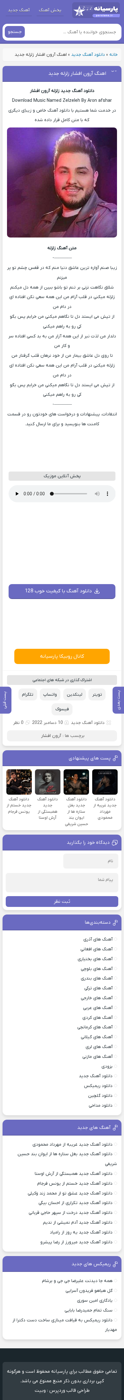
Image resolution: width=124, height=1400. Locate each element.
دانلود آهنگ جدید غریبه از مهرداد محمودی (72, 1145)
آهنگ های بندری (97, 978)
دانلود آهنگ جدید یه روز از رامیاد (81, 1232)
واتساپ (50, 695)
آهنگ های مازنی (97, 1057)
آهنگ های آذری (98, 939)
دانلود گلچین (100, 1096)
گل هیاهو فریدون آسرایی (89, 1291)
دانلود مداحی (101, 1106)
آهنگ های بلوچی (97, 969)
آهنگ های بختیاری (95, 959)
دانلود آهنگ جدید (88, 55)
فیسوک (62, 709)
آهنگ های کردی (97, 1018)
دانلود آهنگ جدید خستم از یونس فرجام (75, 1184)
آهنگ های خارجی (97, 998)
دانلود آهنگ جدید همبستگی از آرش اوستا (74, 1174)
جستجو (15, 32)
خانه (113, 55)
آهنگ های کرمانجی (95, 1027)
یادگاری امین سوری (95, 1301)
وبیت (40, 1390)
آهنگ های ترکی (98, 988)
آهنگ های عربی (98, 1008)
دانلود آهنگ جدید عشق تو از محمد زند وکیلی (70, 1193)
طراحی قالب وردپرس (69, 1390)
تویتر (97, 695)
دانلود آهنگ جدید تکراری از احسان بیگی (75, 1203)
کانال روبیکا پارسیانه (62, 656)
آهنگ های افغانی (96, 949)
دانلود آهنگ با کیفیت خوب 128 (58, 591)
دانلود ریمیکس (98, 1086)
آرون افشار (51, 736)
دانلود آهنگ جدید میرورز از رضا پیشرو (76, 1242)
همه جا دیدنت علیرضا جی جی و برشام (77, 1281)
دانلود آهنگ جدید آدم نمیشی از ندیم (78, 1223)
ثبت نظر (62, 901)
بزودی (107, 1067)
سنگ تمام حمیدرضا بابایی (89, 1310)
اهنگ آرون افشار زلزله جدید (77, 73)
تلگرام (27, 695)
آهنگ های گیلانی (97, 1037)
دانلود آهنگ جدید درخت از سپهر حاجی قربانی (71, 1213)
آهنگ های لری (99, 1047)
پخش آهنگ (50, 10)
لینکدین (74, 695)
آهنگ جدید (19, 10)
